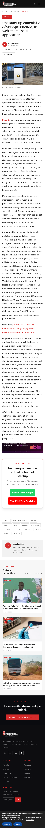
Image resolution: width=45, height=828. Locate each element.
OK (18, 800)
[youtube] (10, 753)
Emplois (27, 773)
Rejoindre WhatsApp (22, 492)
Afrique (25, 11)
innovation (35, 525)
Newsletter (28, 777)
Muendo (6, 120)
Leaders (6, 782)
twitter (38, 529)
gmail (16, 525)
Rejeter (18, 824)
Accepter (7, 824)
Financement (8, 773)
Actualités (15, 11)
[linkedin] (5, 753)
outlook (28, 529)
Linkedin (18, 529)
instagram (7, 529)
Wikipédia (7, 533)
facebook (7, 525)
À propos (27, 765)
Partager (10, 54)
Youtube (17, 533)
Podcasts (27, 769)
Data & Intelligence (10, 777)
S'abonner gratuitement (21, 717)
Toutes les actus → (33, 573)
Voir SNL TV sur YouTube (22, 501)
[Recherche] (34, 4)
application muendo (20, 521)
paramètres (30, 820)
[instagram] (21, 753)
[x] (16, 753)
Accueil (5, 11)
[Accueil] (9, 3)
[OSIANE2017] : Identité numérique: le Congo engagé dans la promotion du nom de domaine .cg (19, 328)
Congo (33, 521)
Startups (6, 769)
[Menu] (39, 4)
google (25, 525)
